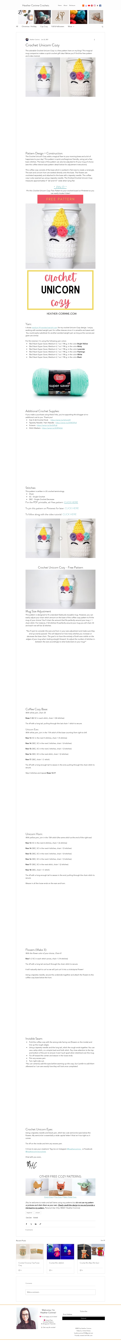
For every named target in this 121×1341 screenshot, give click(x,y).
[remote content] (60, 112)
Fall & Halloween (58, 26)
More (70, 26)
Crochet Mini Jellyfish (56, 1087)
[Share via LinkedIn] (36, 1048)
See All (103, 1064)
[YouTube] (89, 6)
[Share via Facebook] (26, 1048)
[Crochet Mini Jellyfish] (60, 1075)
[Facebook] (100, 6)
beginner (29, 1036)
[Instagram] (95, 6)
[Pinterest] (92, 6)
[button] (102, 26)
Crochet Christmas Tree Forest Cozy (28, 1088)
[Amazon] (97, 6)
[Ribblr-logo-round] (86, 6)
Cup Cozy (44, 26)
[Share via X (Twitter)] (31, 1048)
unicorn (37, 1036)
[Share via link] (40, 1048)
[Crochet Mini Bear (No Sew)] (91, 1075)
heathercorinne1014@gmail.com (83, 1157)
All (17, 26)
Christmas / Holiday (29, 26)
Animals (35, 1041)
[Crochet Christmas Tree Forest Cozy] (29, 1075)
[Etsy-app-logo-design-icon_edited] (83, 6)
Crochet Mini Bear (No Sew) (89, 1087)
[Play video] (60, 488)
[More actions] (94, 39)
